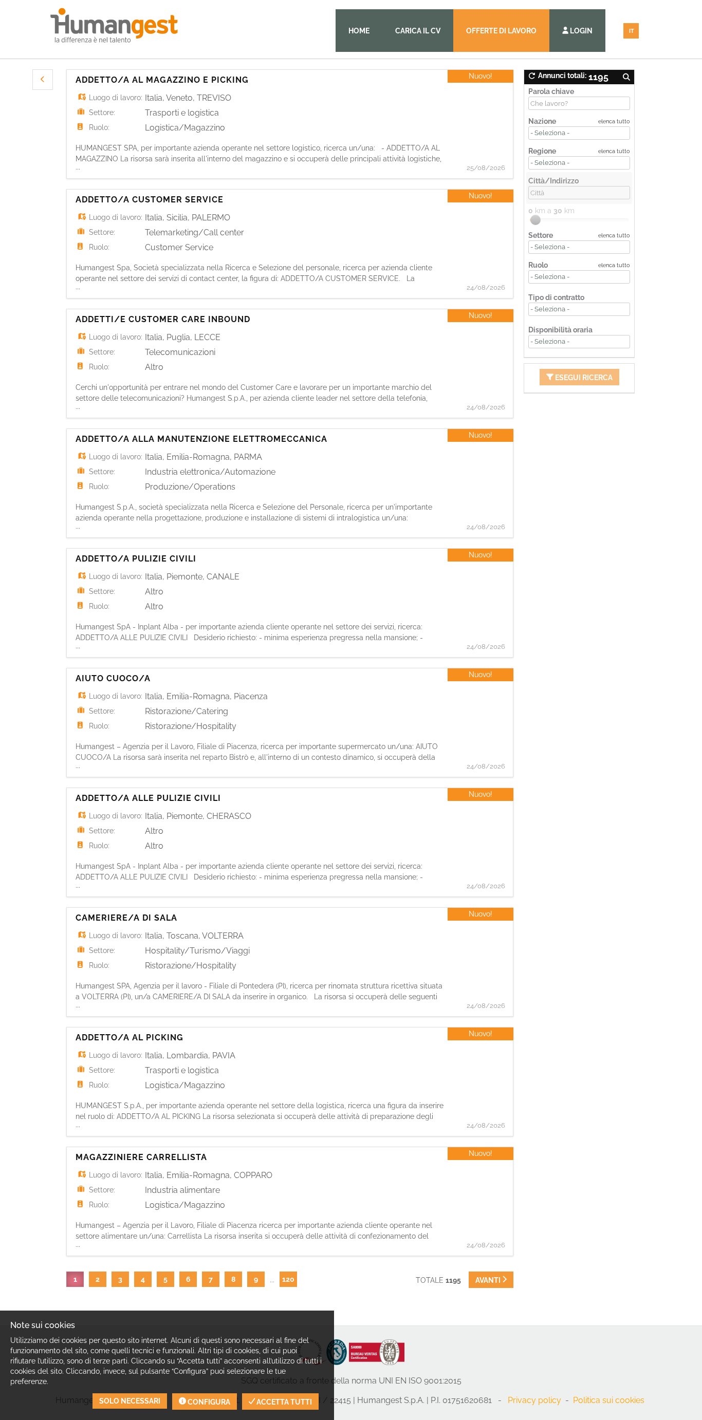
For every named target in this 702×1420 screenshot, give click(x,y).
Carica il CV (417, 31)
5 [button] (165, 1279)
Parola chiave (551, 91)
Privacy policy (534, 1400)
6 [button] (188, 1279)
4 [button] (143, 1279)
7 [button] (211, 1279)
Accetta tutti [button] (283, 1402)
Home (359, 31)
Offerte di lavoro (501, 31)
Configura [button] (208, 1402)
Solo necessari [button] (129, 1401)
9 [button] (256, 1279)
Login (580, 31)
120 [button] (288, 1279)
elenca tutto (614, 121)
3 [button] (120, 1279)
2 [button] (98, 1279)
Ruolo (538, 265)
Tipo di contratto (556, 297)
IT (631, 31)
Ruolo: (99, 127)
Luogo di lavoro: (115, 98)
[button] (42, 79)
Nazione (542, 121)
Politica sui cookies (608, 1400)
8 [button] (233, 1279)
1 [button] (75, 1279)
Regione (542, 151)
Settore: (102, 112)
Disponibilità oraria (560, 330)
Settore (540, 235)
